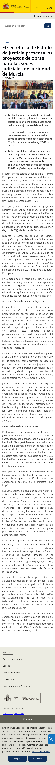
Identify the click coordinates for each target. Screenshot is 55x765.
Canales (6, 665)
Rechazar (37, 758)
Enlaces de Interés (11, 672)
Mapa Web (8, 652)
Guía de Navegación (12, 659)
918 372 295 (19, 713)
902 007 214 (8, 713)
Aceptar (17, 758)
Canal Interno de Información (17, 686)
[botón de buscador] (47, 25)
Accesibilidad (9, 679)
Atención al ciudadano (13, 708)
